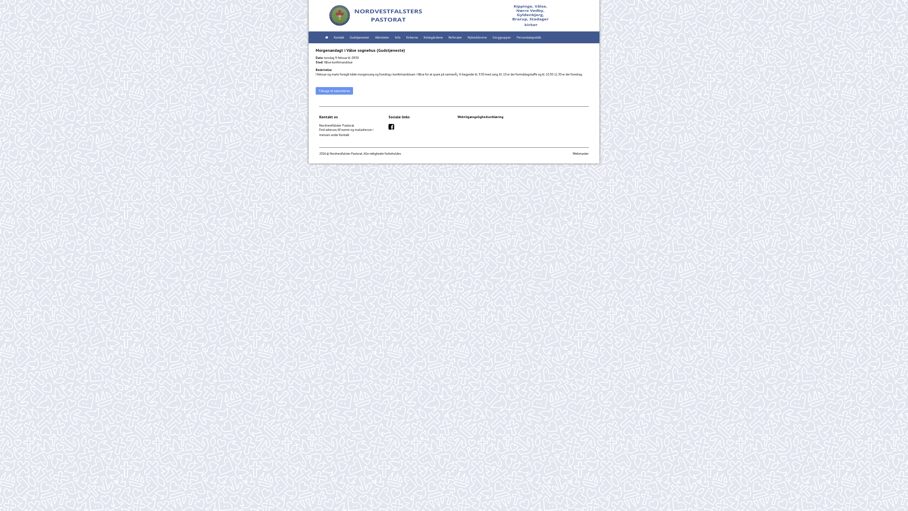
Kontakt (339, 37)
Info (398, 37)
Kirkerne (412, 37)
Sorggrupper (502, 37)
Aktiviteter (382, 37)
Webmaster (581, 153)
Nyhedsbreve (477, 37)
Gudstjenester (359, 37)
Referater (455, 37)
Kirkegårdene (433, 37)
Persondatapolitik (529, 37)
